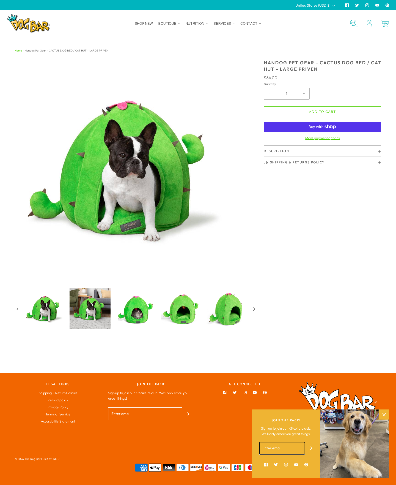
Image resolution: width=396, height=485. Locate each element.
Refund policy (57, 400)
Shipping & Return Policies (58, 393)
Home (18, 50)
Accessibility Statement (58, 421)
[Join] (188, 413)
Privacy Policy (58, 407)
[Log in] (369, 23)
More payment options (322, 138)
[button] (17, 309)
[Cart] (384, 23)
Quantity (270, 84)
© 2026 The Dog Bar (28, 459)
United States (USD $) (313, 5)
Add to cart (322, 111)
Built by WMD (51, 459)
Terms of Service (57, 414)
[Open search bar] (354, 23)
